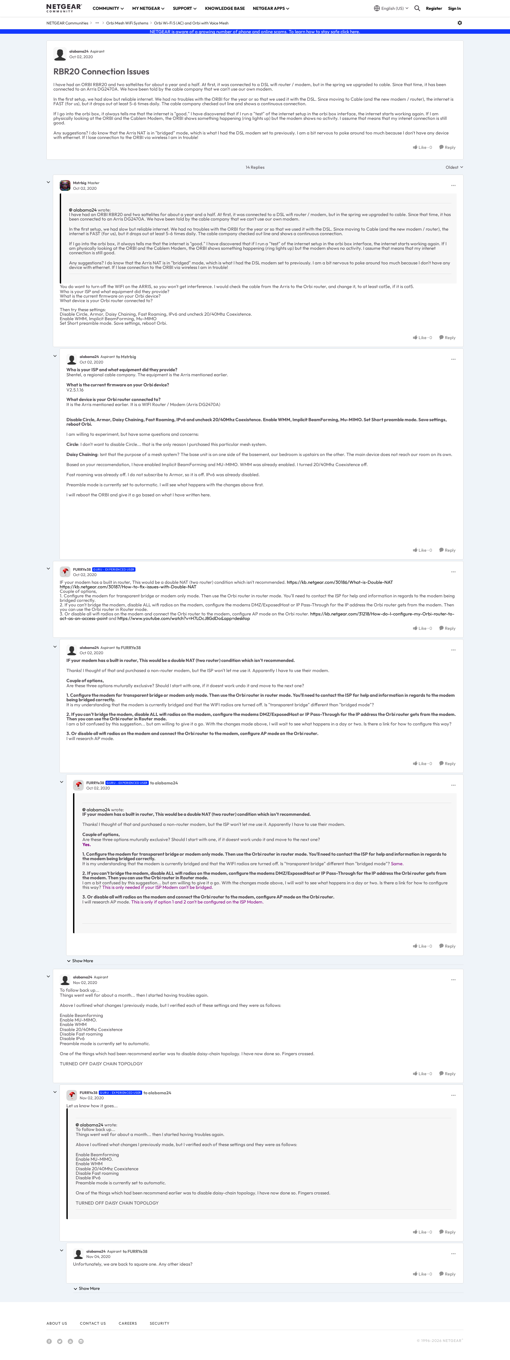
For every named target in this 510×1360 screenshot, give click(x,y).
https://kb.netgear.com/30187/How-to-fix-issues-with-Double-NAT (128, 586)
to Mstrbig (126, 356)
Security (159, 1323)
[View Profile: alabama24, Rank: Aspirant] (60, 54)
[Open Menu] (460, 23)
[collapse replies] (48, 182)
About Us (56, 1323)
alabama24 (79, 51)
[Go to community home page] (64, 8)
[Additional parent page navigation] (97, 23)
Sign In (454, 8)
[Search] (417, 8)
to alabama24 (164, 783)
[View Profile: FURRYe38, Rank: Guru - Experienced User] (65, 572)
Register (434, 8)
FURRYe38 (82, 569)
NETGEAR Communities (67, 23)
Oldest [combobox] (455, 167)
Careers (128, 1323)
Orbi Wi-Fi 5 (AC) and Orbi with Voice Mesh (191, 23)
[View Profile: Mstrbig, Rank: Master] (65, 185)
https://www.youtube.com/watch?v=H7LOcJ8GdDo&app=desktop (184, 618)
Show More (82, 960)
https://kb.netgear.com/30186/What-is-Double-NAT (340, 582)
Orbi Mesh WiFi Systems (127, 23)
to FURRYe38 (128, 647)
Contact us (93, 1323)
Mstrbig (79, 183)
